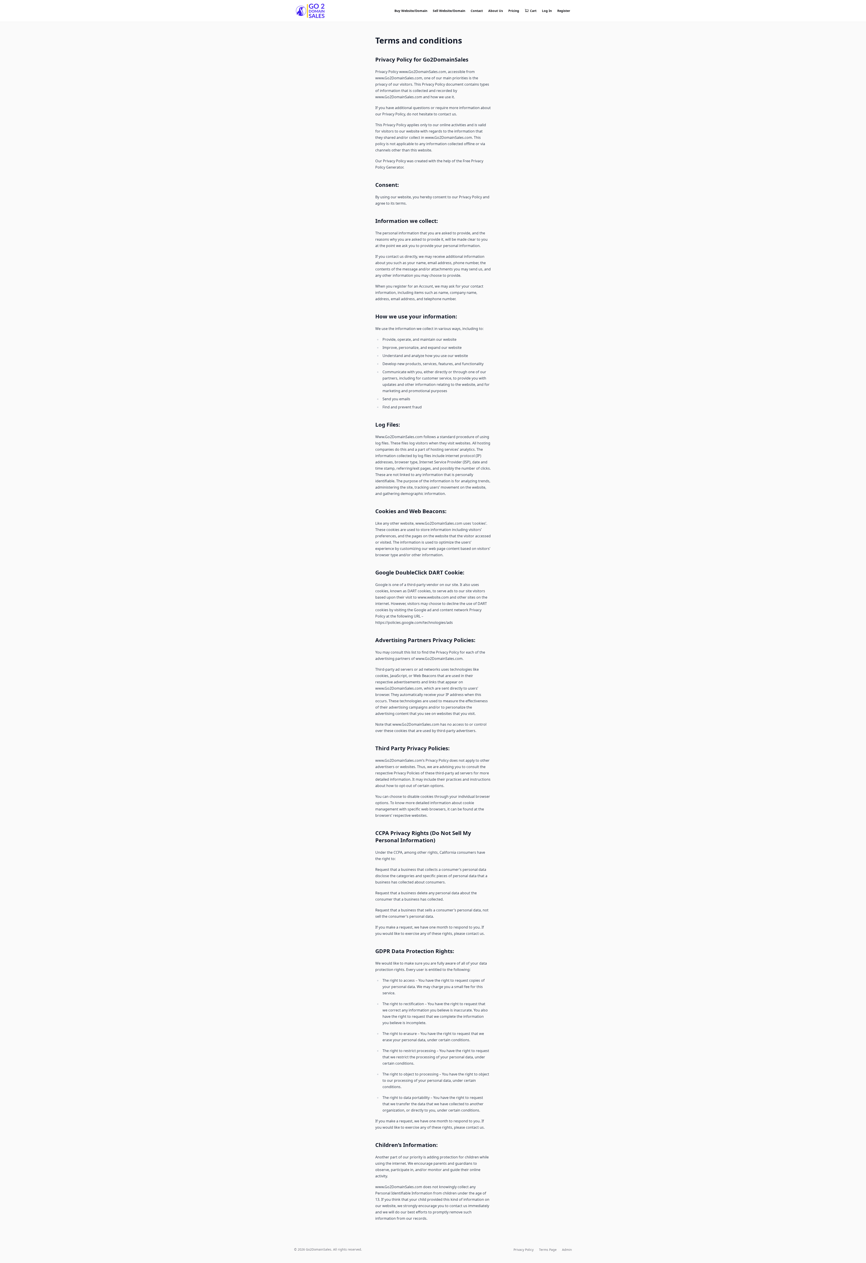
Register (563, 11)
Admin (567, 1249)
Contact (477, 11)
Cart (533, 11)
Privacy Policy (524, 1249)
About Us (495, 11)
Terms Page (548, 1249)
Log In (547, 11)
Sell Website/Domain (449, 11)
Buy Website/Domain (410, 11)
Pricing (513, 11)
